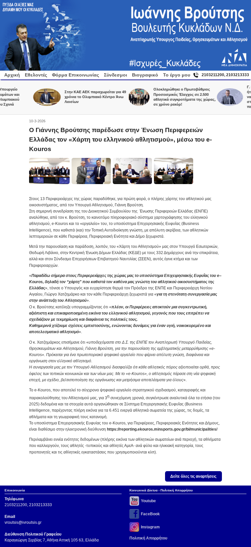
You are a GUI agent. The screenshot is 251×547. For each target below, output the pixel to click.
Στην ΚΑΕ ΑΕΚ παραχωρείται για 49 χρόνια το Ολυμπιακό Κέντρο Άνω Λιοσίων (86, 97)
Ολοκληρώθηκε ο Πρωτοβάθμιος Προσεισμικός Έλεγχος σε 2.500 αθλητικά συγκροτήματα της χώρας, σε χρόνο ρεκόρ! (175, 96)
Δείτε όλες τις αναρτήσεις (193, 476)
